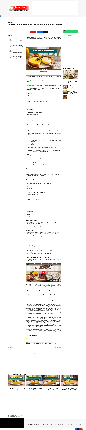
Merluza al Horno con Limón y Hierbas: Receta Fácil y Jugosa (72, 92)
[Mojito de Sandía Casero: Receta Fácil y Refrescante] (65, 97)
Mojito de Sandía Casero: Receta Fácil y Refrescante (72, 97)
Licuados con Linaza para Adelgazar (72, 85)
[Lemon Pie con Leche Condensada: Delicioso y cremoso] (10, 46)
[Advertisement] (55, 8)
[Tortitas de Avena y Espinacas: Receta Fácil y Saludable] (70, 74)
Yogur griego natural (30, 80)
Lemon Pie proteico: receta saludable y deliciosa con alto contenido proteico (18, 51)
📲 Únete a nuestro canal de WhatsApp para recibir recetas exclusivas (70, 31)
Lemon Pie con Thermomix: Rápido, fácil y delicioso (17, 389)
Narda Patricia (11, 27)
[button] (76, 19)
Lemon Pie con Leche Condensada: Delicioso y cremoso (18, 46)
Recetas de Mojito (70, 95)
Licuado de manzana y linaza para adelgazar (71, 87)
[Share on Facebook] (76, 429)
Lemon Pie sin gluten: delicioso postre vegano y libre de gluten (18, 57)
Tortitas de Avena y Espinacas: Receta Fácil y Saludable (70, 82)
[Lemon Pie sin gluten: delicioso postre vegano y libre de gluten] (10, 57)
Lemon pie (10, 22)
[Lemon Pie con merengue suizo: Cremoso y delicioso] (10, 40)
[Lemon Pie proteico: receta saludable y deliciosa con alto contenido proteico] (10, 51)
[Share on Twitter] (78, 429)
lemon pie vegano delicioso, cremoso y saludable (52, 164)
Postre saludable (36, 343)
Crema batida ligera (30, 85)
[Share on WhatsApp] (82, 429)
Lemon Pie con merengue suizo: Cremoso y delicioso (18, 40)
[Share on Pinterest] (80, 429)
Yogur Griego (54, 343)
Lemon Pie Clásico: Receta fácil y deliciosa (17, 349)
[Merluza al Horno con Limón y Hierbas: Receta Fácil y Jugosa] (65, 92)
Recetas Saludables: (66, 80)
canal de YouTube (51, 284)
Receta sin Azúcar (48, 343)
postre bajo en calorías (29, 343)
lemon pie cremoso (53, 170)
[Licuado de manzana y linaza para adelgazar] (65, 87)
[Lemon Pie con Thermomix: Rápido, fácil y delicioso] (16, 380)
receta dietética (42, 343)
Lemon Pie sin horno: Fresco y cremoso (53, 349)
